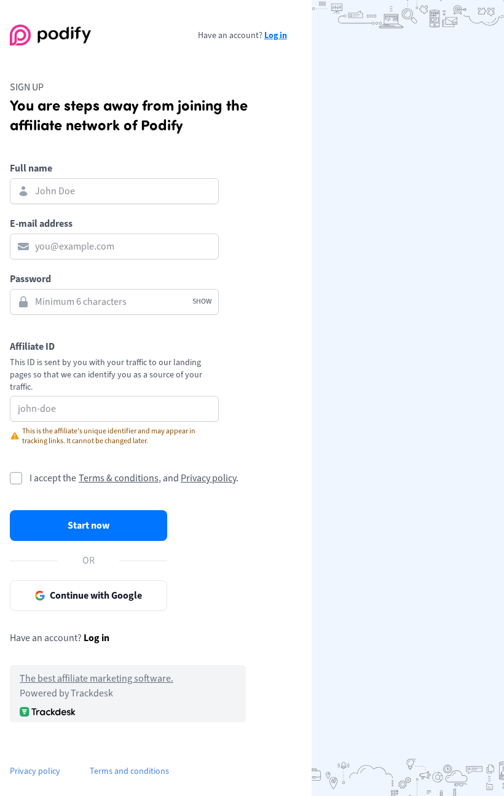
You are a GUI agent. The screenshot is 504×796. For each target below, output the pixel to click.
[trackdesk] (47, 711)
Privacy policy (208, 478)
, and (169, 478)
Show (201, 301)
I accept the (53, 478)
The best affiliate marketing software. (96, 678)
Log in (275, 35)
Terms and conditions (129, 771)
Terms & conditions (119, 478)
